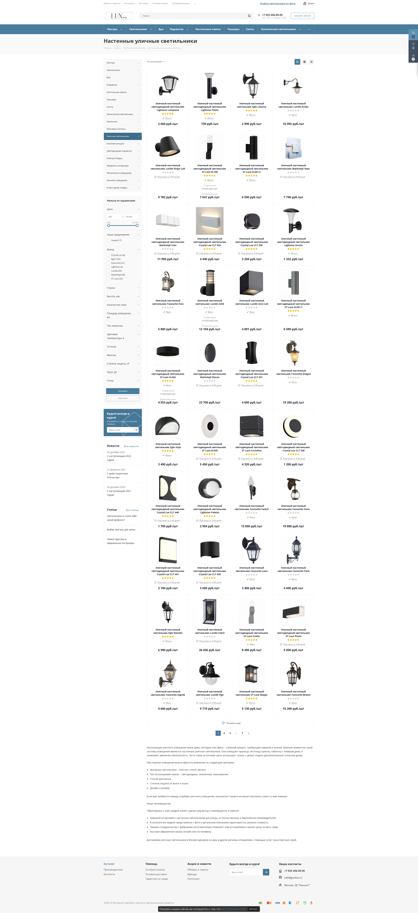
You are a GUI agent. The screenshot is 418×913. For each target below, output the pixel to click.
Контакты (109, 874)
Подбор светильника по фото (278, 3)
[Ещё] (309, 29)
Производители (113, 869)
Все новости (131, 446)
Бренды (192, 874)
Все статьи (132, 510)
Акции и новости (199, 864)
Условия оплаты (155, 869)
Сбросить (123, 398)
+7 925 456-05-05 (272, 14)
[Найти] (249, 16)
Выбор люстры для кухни (121, 529)
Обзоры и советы (197, 869)
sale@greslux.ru (293, 877)
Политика (193, 878)
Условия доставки (156, 874)
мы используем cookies (234, 909)
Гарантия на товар (157, 878)
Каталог (109, 864)
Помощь (151, 864)
